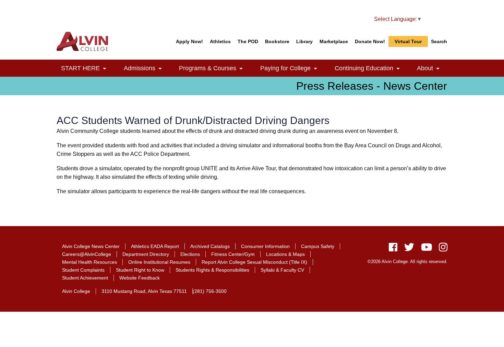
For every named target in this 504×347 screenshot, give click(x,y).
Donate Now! (370, 41)
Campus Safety (317, 246)
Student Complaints (83, 270)
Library (304, 41)
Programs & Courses (215, 68)
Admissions (147, 68)
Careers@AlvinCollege (86, 254)
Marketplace (334, 41)
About (432, 68)
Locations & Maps (285, 254)
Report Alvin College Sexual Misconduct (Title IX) (254, 262)
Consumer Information (265, 246)
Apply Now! (189, 41)
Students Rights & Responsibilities (212, 270)
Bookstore (277, 41)
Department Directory (145, 254)
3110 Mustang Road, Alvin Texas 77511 (144, 291)
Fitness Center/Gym (233, 254)
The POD (248, 41)
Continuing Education (371, 68)
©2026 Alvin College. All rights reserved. (407, 261)
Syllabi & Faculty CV (282, 270)
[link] (104, 69)
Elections (190, 254)
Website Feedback (139, 278)
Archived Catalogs (210, 246)
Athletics (220, 41)
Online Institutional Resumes (159, 262)
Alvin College (76, 291)
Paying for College (292, 68)
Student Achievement (85, 278)
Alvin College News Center (91, 246)
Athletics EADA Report (155, 246)
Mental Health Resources (89, 262)
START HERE (87, 68)
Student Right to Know (140, 270)
